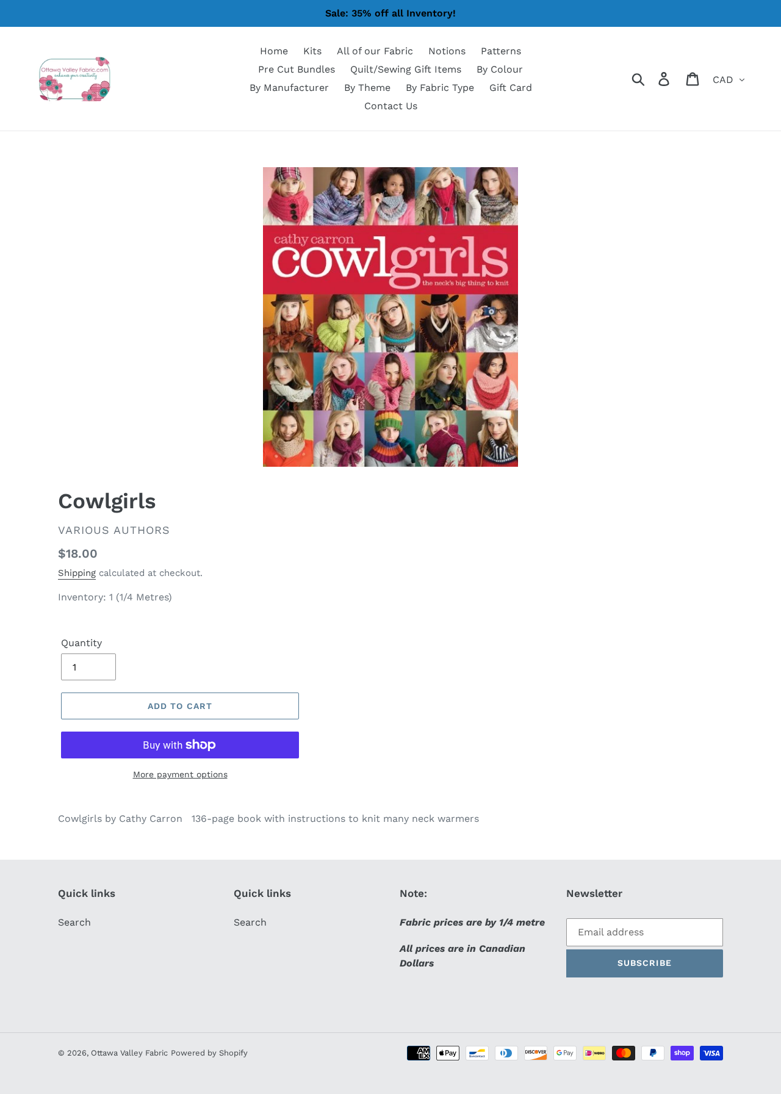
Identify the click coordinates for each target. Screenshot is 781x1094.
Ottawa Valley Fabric (129, 1052)
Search (74, 922)
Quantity (81, 643)
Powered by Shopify (209, 1052)
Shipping (77, 572)
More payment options (180, 774)
